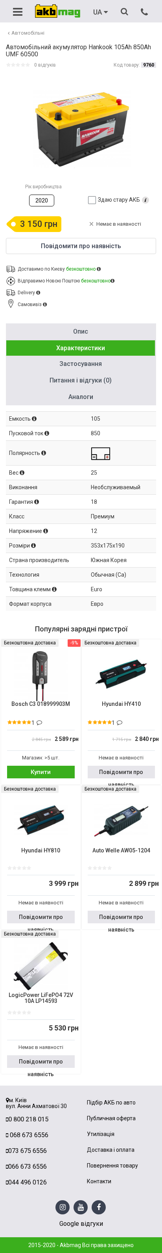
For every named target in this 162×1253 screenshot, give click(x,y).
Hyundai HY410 (121, 704)
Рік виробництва (43, 186)
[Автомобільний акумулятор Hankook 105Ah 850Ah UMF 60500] (82, 129)
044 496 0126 (27, 1182)
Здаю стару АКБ (119, 200)
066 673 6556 (27, 1166)
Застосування (80, 364)
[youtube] (81, 1207)
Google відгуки (81, 1223)
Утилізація (100, 1134)
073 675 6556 (27, 1151)
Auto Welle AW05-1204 (121, 851)
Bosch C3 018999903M (40, 704)
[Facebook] (99, 1207)
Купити (41, 772)
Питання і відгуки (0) (81, 380)
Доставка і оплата (110, 1150)
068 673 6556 (28, 1135)
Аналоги (80, 397)
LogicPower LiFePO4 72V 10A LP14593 (41, 998)
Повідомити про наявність (121, 773)
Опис (80, 331)
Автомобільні (27, 33)
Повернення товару (112, 1166)
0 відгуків (45, 65)
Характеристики (80, 348)
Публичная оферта (111, 1118)
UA (98, 12)
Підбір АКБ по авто (111, 1103)
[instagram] (63, 1207)
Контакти (99, 1181)
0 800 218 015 (28, 1119)
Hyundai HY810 (40, 851)
